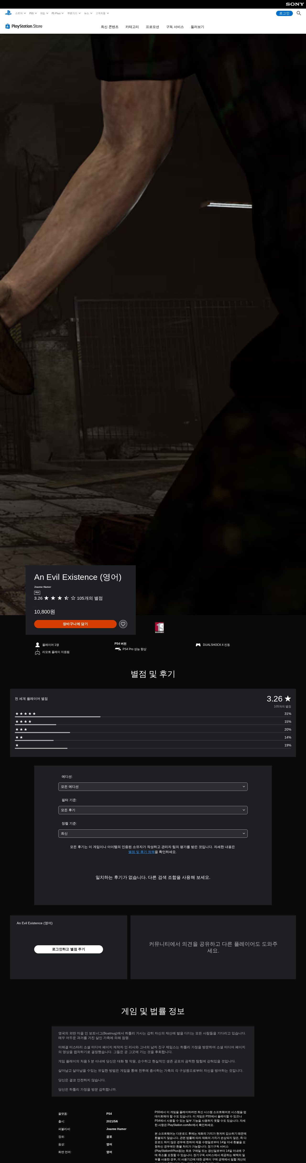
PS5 (31, 13)
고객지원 (101, 13)
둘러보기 (197, 27)
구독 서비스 (175, 27)
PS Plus (55, 13)
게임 (42, 13)
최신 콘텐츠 (110, 27)
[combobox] (153, 787)
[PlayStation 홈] (8, 13)
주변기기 (72, 13)
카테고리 (132, 27)
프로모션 (152, 27)
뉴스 (86, 13)
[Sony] (295, 7)
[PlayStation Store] (25, 26)
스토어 (18, 13)
